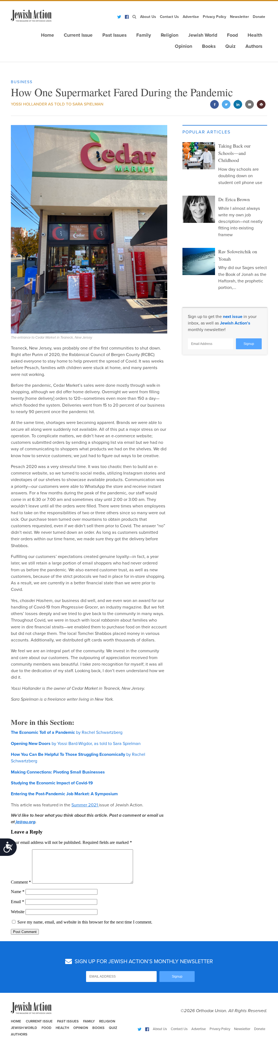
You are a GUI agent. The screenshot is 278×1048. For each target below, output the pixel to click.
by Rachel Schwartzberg (66, 732)
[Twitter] (119, 17)
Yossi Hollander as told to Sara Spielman (57, 104)
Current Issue (78, 35)
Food (232, 35)
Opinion (183, 46)
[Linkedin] (238, 104)
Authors (253, 46)
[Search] (134, 17)
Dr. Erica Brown (234, 199)
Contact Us (169, 16)
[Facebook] (127, 17)
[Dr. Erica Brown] (198, 209)
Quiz (230, 46)
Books (209, 46)
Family (143, 35)
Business (22, 82)
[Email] (249, 104)
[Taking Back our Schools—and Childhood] (198, 155)
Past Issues (114, 35)
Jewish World (202, 35)
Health (255, 35)
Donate (259, 16)
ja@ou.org (25, 822)
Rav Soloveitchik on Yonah (237, 255)
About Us (148, 16)
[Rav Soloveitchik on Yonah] (198, 261)
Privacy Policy (214, 16)
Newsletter (239, 16)
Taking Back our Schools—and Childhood (234, 152)
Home (47, 35)
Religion (169, 35)
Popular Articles (206, 132)
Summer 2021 (85, 805)
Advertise (191, 16)
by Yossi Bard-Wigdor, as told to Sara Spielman (76, 743)
